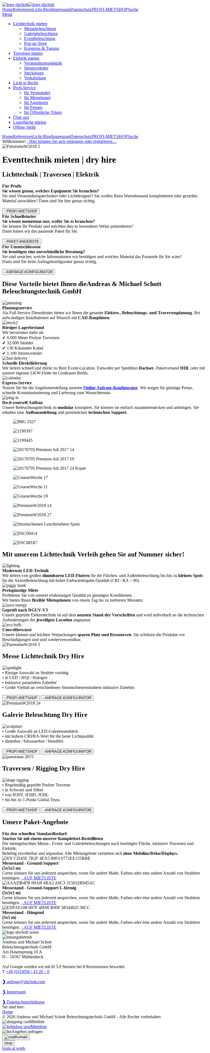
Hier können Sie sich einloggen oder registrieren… (72, 141)
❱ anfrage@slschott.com (23, 981)
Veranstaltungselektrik (43, 63)
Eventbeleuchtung (39, 38)
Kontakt (21, 1037)
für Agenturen (36, 102)
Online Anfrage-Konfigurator (110, 387)
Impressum (60, 9)
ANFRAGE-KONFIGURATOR (28, 272)
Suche (133, 9)
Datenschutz (81, 9)
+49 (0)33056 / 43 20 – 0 (27, 971)
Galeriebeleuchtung (41, 33)
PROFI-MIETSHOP (110, 9)
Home (7, 9)
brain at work (13, 1048)
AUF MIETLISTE (38, 878)
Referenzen (23, 9)
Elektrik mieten (26, 58)
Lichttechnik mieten (30, 23)
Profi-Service (24, 87)
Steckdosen (34, 73)
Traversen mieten (28, 53)
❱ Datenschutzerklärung (23, 1002)
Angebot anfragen (27, 1031)
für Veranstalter (37, 92)
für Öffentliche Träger (43, 112)
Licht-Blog (42, 9)
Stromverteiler (36, 68)
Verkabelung (35, 78)
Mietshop (39, 1026)
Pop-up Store (35, 43)
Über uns (21, 117)
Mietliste (37, 1021)
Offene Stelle (24, 127)
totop (8, 1043)
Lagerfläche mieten (29, 122)
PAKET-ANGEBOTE (21, 242)
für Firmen (33, 107)
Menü (7, 14)
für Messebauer (37, 97)
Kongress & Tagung (41, 48)
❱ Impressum (14, 991)
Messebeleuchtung (40, 28)
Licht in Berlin (25, 82)
